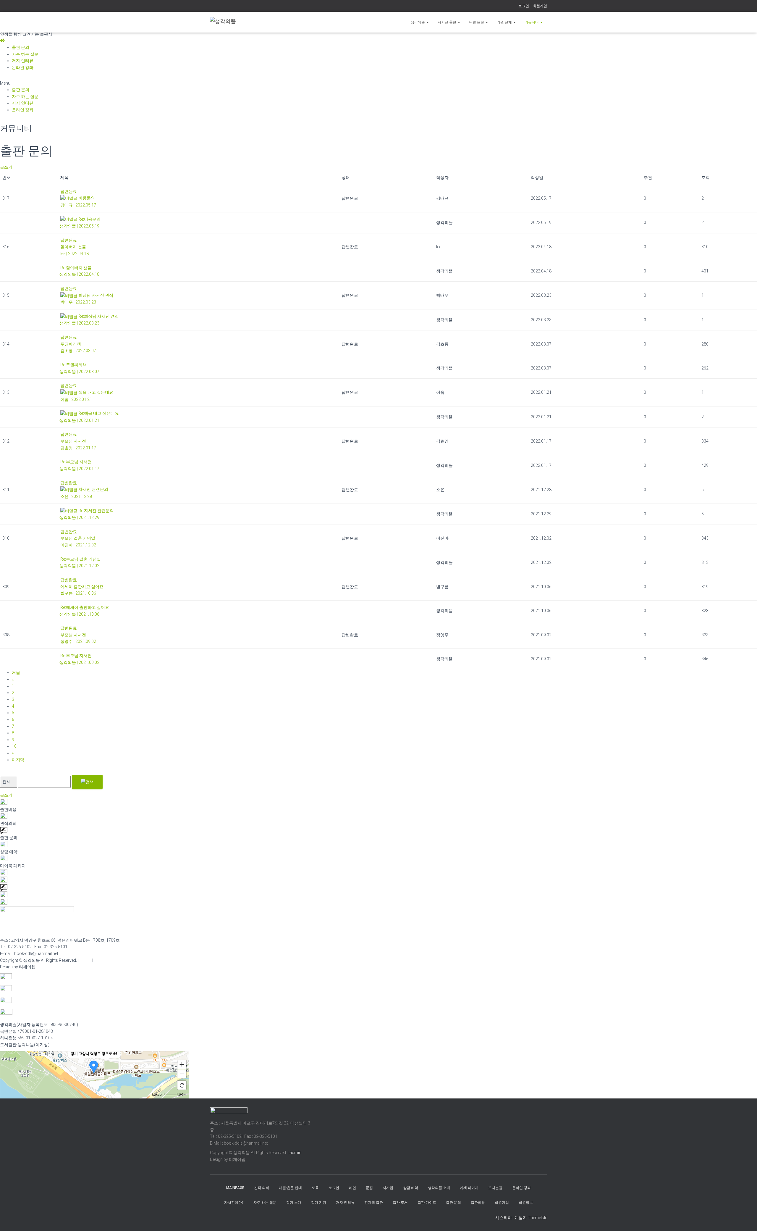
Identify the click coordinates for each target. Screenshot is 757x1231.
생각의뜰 (418, 22)
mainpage (235, 1188)
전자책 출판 (373, 1203)
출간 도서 (400, 1203)
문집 (369, 1188)
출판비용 (478, 1203)
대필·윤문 (477, 22)
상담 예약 (410, 1188)
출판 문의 (20, 47)
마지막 (18, 759)
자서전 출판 (447, 22)
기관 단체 (505, 22)
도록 (315, 1188)
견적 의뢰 (261, 1188)
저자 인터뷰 (22, 60)
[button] (378, 83)
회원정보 (526, 1203)
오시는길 (495, 1188)
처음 (16, 672)
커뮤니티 (532, 22)
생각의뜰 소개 (439, 1188)
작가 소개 (293, 1203)
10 (14, 746)
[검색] (87, 782)
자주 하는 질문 (25, 54)
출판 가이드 (427, 1203)
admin (85, 960)
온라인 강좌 (22, 67)
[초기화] (182, 1085)
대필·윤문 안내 (290, 1188)
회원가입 (540, 6)
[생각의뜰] (223, 22)
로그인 (523, 6)
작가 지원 (318, 1203)
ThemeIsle (537, 1217)
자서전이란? (234, 1203)
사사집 (388, 1188)
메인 (352, 1188)
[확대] (182, 1064)
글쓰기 (6, 167)
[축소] (182, 1074)
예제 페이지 (469, 1188)
